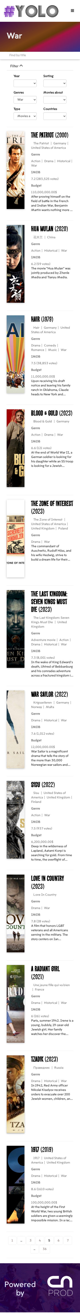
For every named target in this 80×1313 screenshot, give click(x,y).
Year (17, 76)
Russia (58, 1067)
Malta (50, 707)
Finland (36, 802)
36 (45, 1249)
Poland (63, 528)
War (34, 165)
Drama (48, 161)
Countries (50, 109)
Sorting (48, 76)
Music (52, 350)
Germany (59, 143)
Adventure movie (43, 640)
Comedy (50, 345)
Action (35, 161)
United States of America (48, 147)
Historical (63, 161)
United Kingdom (42, 528)
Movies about (53, 92)
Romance (37, 350)
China (51, 237)
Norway (36, 707)
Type (17, 109)
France (39, 989)
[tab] (40, 66)
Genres (19, 92)
